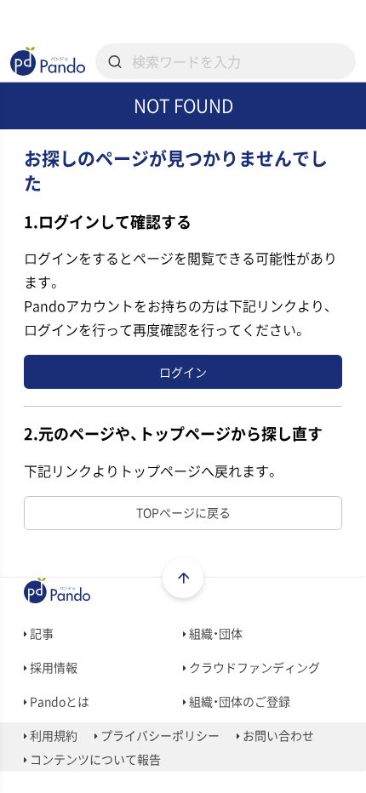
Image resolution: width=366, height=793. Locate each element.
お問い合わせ (277, 735)
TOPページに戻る (183, 512)
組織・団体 (214, 633)
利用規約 (52, 735)
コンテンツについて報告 (94, 758)
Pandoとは (58, 701)
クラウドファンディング (253, 667)
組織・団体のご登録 (238, 701)
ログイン (183, 371)
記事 (40, 633)
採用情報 (52, 667)
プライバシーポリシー (159, 735)
